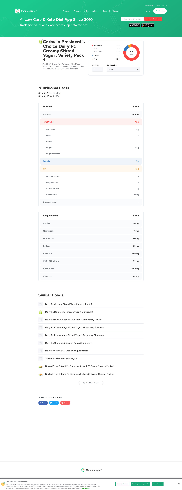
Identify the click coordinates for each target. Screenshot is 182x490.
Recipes (86, 11)
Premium (77, 11)
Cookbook (106, 11)
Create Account (153, 19)
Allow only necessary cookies (140, 484)
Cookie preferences (122, 484)
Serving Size (112, 65)
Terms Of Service (161, 5)
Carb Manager (26, 11)
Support (116, 11)
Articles (95, 11)
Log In (148, 11)
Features (66, 11)
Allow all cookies (157, 484)
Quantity (95, 65)
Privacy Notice (85, 488)
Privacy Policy (149, 5)
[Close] (179, 484)
